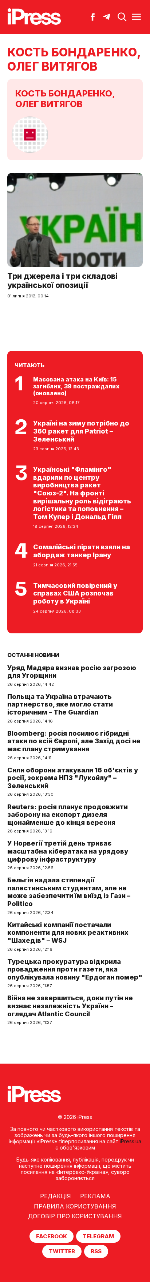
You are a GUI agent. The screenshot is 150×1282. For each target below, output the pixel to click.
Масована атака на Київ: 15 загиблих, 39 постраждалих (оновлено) (76, 386)
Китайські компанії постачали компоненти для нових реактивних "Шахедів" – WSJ (68, 932)
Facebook (51, 1236)
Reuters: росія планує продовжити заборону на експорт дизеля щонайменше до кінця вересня (67, 814)
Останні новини (33, 655)
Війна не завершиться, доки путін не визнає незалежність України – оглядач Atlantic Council (70, 1005)
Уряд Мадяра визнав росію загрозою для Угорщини (71, 672)
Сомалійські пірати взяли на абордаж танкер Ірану (81, 551)
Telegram (98, 1236)
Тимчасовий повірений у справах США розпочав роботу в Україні (75, 593)
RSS (96, 1251)
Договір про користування (75, 1216)
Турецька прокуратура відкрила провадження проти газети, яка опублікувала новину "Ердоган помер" (74, 969)
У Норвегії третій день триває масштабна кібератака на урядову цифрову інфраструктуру (67, 851)
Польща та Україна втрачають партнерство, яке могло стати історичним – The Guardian (60, 704)
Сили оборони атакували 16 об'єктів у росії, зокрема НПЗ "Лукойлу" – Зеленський (72, 778)
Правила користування (75, 1206)
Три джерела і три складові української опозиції (62, 281)
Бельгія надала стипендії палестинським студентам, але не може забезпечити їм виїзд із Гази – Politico (68, 891)
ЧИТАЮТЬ (29, 365)
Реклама (95, 1196)
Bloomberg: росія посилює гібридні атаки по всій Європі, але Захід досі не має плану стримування (74, 741)
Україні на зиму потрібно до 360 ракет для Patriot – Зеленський (81, 431)
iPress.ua (130, 1141)
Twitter (62, 1251)
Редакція (55, 1196)
